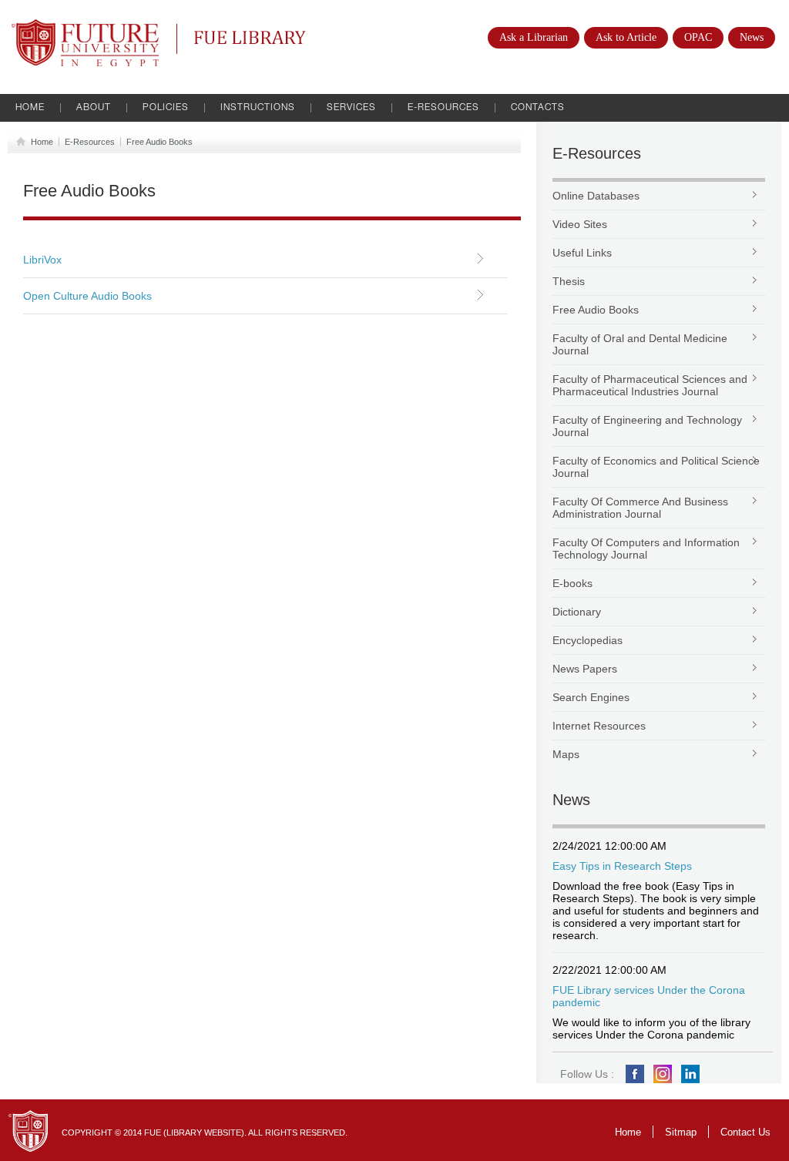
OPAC (698, 37)
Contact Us (745, 1132)
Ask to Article (626, 37)
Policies (166, 107)
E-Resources (443, 107)
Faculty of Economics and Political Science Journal (656, 467)
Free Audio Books (159, 141)
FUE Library (219, 36)
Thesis (568, 281)
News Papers (584, 669)
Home (30, 107)
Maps (565, 754)
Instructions (257, 107)
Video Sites (579, 224)
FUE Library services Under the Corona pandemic (648, 996)
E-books (572, 583)
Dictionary (576, 612)
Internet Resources (599, 726)
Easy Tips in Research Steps (622, 866)
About (93, 107)
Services (351, 107)
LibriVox (42, 259)
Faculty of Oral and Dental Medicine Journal (639, 344)
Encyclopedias (587, 640)
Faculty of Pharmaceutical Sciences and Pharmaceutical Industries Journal (649, 385)
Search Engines (591, 697)
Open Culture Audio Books (87, 296)
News (752, 37)
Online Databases (596, 196)
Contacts (538, 107)
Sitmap (681, 1132)
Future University (69, 27)
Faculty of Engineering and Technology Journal (647, 426)
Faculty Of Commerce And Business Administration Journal (640, 507)
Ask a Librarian (533, 37)
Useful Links (582, 253)
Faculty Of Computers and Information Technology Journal (646, 548)
